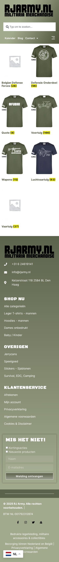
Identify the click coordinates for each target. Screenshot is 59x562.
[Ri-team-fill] (41, 522)
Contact (30, 38)
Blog (20, 38)
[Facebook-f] (18, 522)
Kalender (10, 38)
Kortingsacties (18, 448)
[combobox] (29, 26)
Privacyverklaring (22, 547)
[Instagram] (25, 522)
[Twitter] (33, 522)
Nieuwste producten (22, 452)
